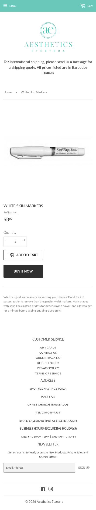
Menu (13, 5)
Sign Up (83, 468)
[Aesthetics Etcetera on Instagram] (50, 490)
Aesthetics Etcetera (50, 501)
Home (7, 92)
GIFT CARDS (48, 347)
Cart (90, 5)
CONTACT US (48, 352)
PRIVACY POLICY (48, 368)
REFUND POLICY (48, 363)
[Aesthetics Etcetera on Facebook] (43, 490)
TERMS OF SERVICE (48, 373)
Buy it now (23, 271)
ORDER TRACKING (48, 357)
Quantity (9, 232)
